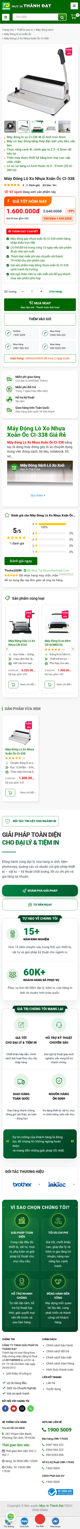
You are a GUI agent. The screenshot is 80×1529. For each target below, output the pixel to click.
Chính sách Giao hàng (60, 1363)
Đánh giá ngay (21, 561)
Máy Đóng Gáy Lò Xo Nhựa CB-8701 (21, 643)
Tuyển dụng (53, 1389)
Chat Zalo (24, 1526)
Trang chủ (8, 29)
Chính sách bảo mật (59, 1357)
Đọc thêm (37, 495)
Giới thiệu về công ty (19, 1373)
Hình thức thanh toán (59, 1369)
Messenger (55, 1526)
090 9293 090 (54, 1455)
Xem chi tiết (27, 684)
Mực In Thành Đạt (51, 1506)
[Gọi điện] (40, 1519)
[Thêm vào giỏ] (13, 684)
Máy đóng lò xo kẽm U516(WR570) (58, 643)
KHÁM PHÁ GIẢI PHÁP (42, 890)
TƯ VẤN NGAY (42, 904)
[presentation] (7, 649)
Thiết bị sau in (25, 29)
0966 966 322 (54, 1449)
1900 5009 (52, 1468)
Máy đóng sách (45, 29)
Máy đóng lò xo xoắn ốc (17, 34)
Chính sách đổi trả (57, 1351)
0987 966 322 (54, 1444)
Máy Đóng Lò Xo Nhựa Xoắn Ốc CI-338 (26, 38)
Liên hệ (50, 1383)
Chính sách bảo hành (59, 1345)
